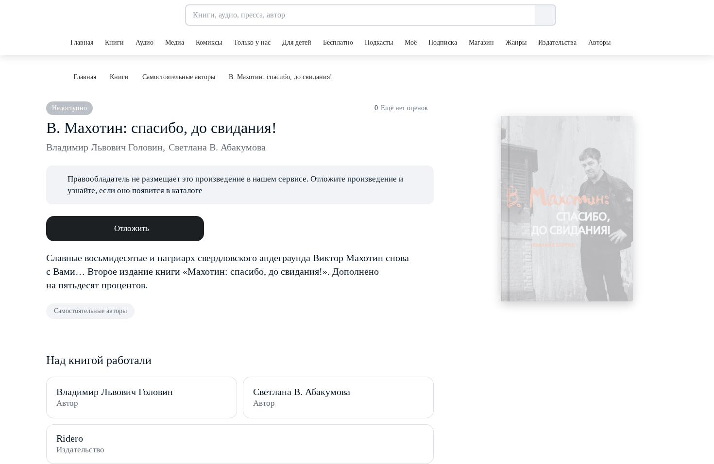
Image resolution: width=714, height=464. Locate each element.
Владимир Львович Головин (105, 147)
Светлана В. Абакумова (217, 147)
